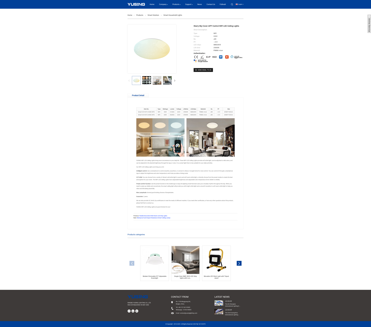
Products (175, 4)
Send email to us (204, 70)
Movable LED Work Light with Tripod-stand (216, 277)
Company (163, 4)
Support (188, 4)
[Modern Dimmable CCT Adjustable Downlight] (154, 260)
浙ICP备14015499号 (199, 324)
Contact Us (211, 4)
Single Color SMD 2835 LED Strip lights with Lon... (185, 277)
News (199, 4)
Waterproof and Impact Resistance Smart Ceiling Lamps (153, 218)
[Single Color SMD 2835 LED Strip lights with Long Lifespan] (185, 260)
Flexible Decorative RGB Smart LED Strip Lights (153, 216)
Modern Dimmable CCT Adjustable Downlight (154, 277)
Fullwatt (223, 4)
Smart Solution (153, 15)
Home (152, 4)
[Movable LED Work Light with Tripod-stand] (216, 260)
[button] (175, 80)
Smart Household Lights (172, 15)
